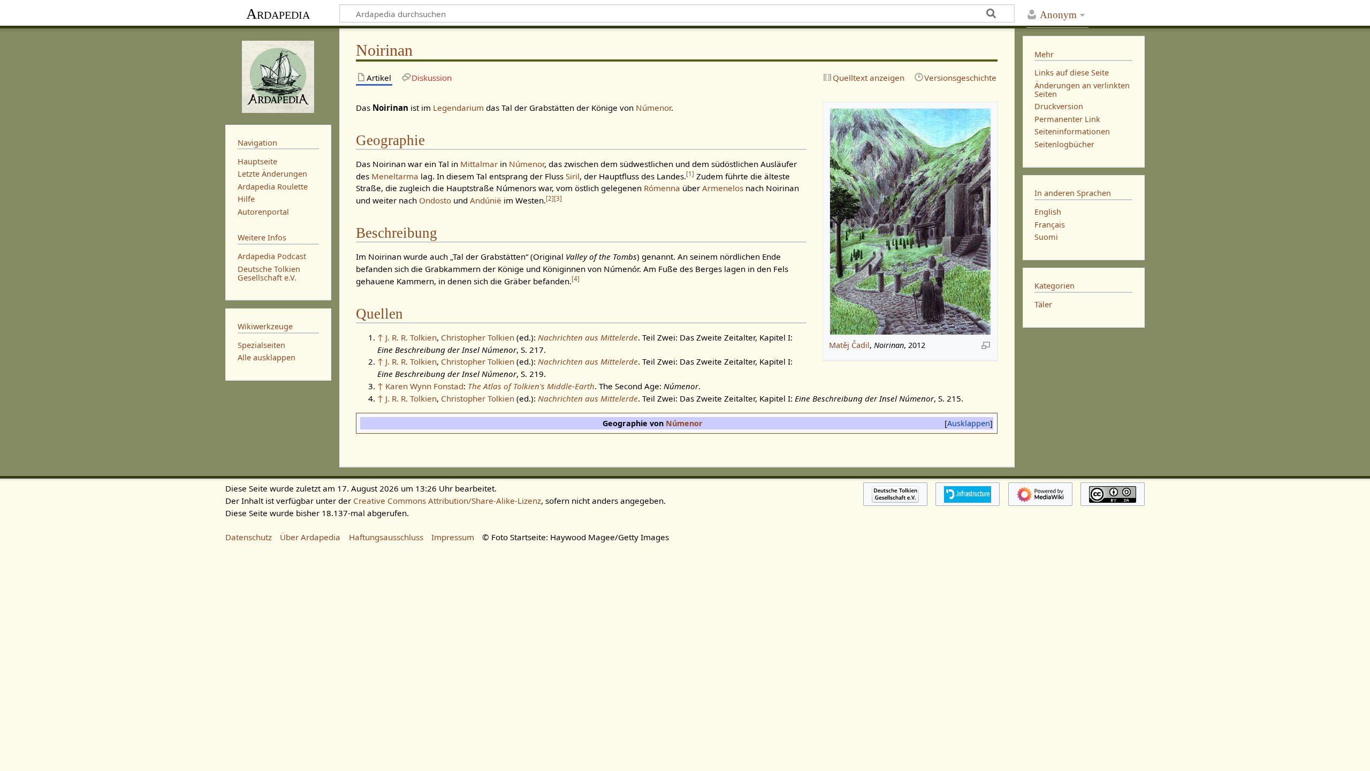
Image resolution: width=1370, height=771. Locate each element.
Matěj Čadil (849, 345)
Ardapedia (278, 13)
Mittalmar (479, 163)
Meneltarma (394, 176)
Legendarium (458, 107)
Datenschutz (248, 537)
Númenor (653, 107)
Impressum (452, 537)
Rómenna (662, 188)
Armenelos (722, 188)
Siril (573, 176)
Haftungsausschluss (386, 537)
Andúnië (485, 200)
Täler (1043, 304)
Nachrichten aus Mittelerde (588, 337)
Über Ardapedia (310, 537)
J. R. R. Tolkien (411, 337)
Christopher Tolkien (477, 337)
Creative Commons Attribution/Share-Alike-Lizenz (447, 500)
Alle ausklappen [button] (266, 357)
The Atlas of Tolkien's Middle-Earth (531, 386)
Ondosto (435, 200)
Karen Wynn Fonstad (424, 386)
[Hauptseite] (278, 75)
